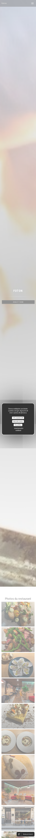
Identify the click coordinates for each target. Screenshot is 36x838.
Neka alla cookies (18, 421)
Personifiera (18, 425)
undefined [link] (18, 430)
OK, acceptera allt (18, 418)
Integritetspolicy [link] (18, 428)
